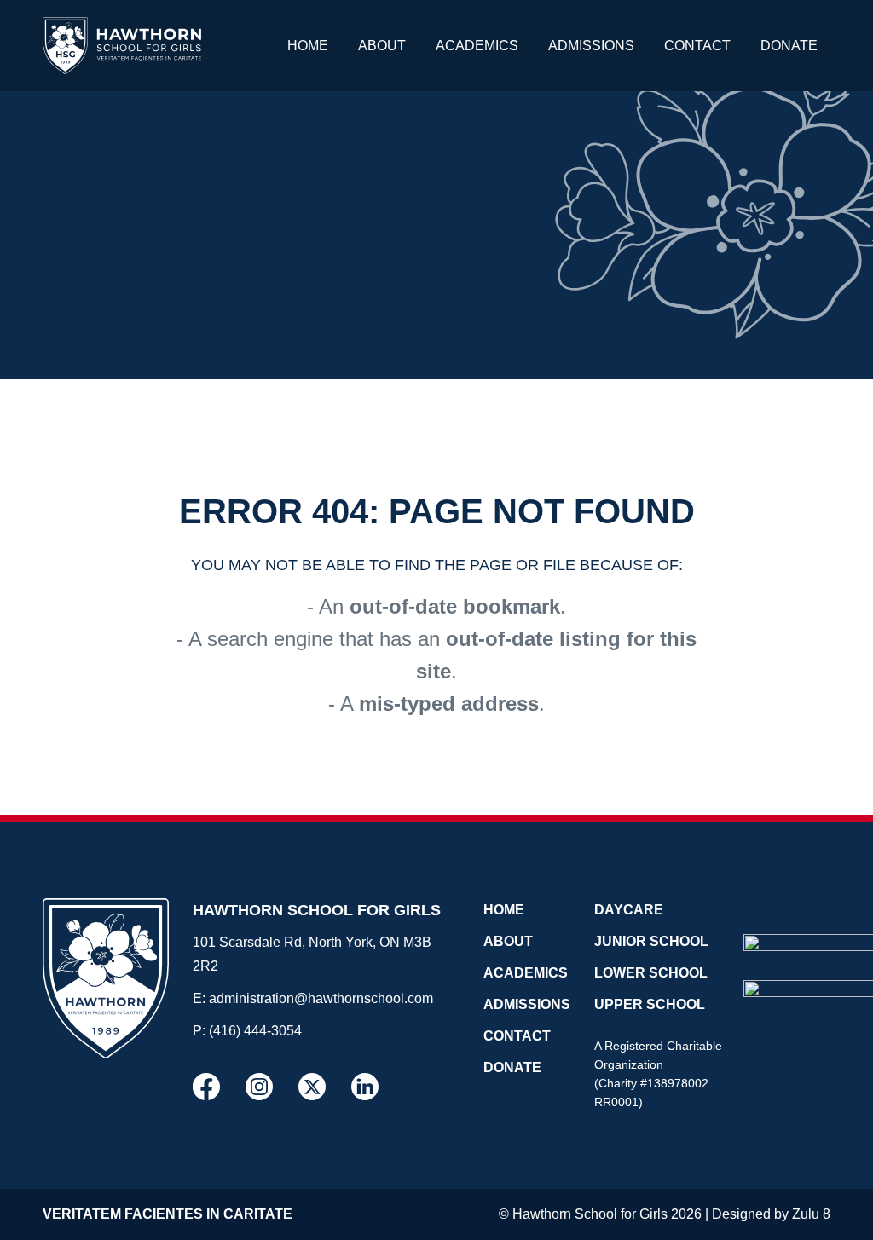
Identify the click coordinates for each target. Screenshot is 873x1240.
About (382, 45)
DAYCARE (628, 910)
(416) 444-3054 (255, 1031)
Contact (697, 45)
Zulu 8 (811, 1214)
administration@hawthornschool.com (321, 998)
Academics (477, 45)
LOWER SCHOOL (651, 973)
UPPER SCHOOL (649, 1004)
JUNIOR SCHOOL (651, 941)
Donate (789, 45)
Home (307, 45)
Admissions (591, 45)
